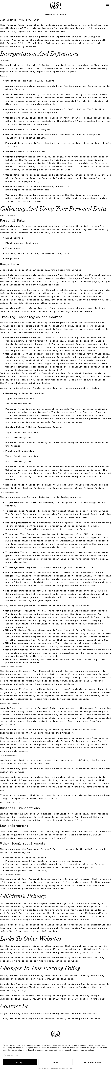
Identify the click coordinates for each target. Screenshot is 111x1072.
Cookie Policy (44, 1068)
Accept (20, 1062)
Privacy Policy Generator (21, 46)
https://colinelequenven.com (30, 189)
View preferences (91, 1062)
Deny (55, 1062)
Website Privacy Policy (61, 1068)
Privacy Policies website (21, 383)
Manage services (11, 1055)
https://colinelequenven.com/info (78, 1018)
